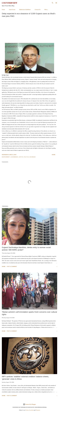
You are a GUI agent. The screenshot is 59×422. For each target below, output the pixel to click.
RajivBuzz (32, 157)
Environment (6, 157)
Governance (14, 157)
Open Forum (12, 9)
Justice (21, 157)
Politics (26, 157)
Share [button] (53, 154)
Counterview (9, 2)
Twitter (27, 410)
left (51, 77)
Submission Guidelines (25, 9)
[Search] (52, 3)
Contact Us (37, 9)
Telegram (38, 410)
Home (3, 9)
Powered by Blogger (30, 404)
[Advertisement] (29, 29)
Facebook (31, 410)
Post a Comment (12, 266)
